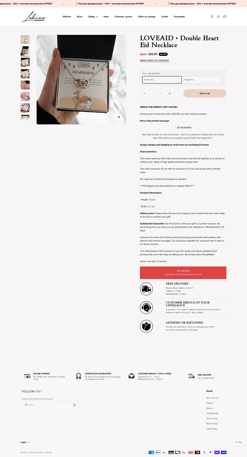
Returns (209, 408)
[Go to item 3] (25, 63)
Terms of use (212, 418)
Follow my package (147, 16)
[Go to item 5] (25, 86)
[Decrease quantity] (147, 93)
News (106, 16)
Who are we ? (212, 397)
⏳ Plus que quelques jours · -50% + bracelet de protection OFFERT (97, 3)
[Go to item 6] (25, 97)
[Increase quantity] (173, 93)
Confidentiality (212, 413)
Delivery (209, 403)
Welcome (66, 16)
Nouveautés (179, 16)
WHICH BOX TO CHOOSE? (154, 60)
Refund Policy (212, 423)
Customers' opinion (123, 16)
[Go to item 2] (25, 51)
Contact (164, 16)
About (79, 16)
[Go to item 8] (25, 120)
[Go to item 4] (25, 74)
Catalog (91, 16)
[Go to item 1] (25, 40)
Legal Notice (211, 428)
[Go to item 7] (25, 108)
